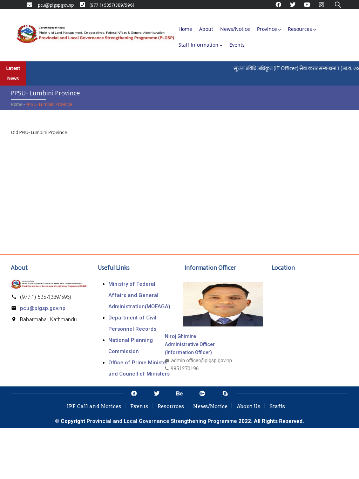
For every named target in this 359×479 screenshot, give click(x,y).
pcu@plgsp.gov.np (43, 308)
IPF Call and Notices (94, 406)
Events (237, 44)
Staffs (277, 406)
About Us (248, 406)
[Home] (95, 35)
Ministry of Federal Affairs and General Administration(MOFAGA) (139, 295)
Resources (300, 29)
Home (185, 29)
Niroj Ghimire (180, 336)
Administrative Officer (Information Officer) (190, 348)
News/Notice (235, 29)
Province (267, 29)
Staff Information (198, 44)
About (206, 29)
